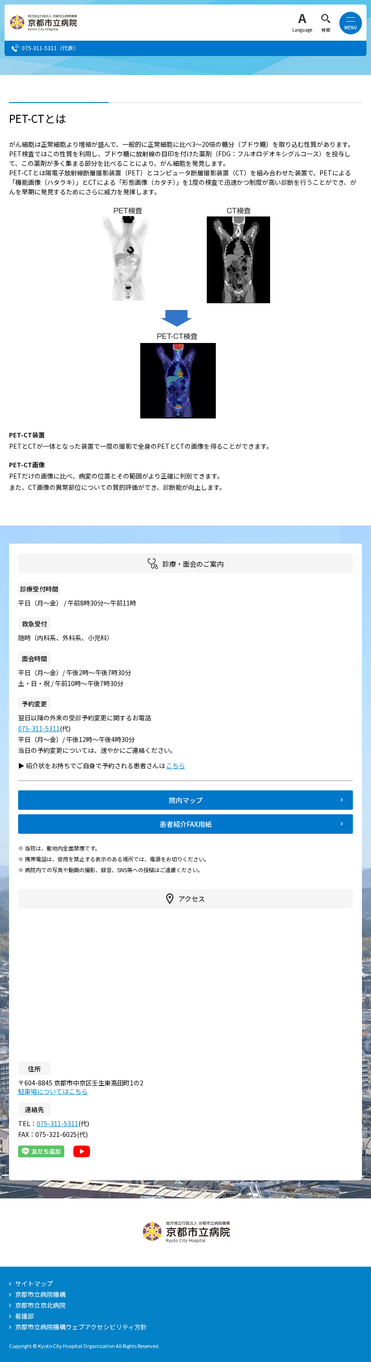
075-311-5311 (39, 48)
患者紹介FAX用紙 (186, 824)
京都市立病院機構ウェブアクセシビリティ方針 (81, 1326)
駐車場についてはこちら (53, 1091)
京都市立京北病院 (40, 1305)
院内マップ (186, 800)
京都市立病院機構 (40, 1294)
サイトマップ (34, 1283)
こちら (179, 765)
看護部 (24, 1315)
